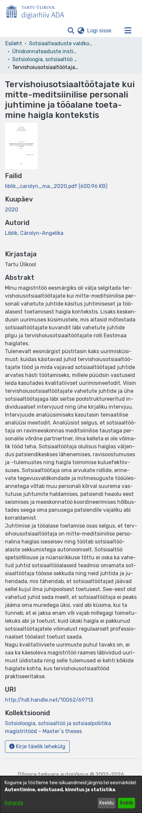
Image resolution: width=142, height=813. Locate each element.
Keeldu (106, 803)
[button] (71, 31)
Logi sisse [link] (99, 30)
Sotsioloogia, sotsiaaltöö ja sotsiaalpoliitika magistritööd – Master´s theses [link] (45, 59)
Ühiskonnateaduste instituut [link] (45, 51)
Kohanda (14, 803)
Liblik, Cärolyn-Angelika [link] (34, 233)
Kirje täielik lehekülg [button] (40, 746)
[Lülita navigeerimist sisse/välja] (128, 30)
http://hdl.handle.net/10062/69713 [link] (49, 700)
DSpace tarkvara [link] (38, 774)
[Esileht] (38, 11)
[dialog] (71, 794)
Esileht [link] (13, 43)
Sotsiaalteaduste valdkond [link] (62, 43)
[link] (56, 186)
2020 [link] (11, 209)
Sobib (126, 803)
